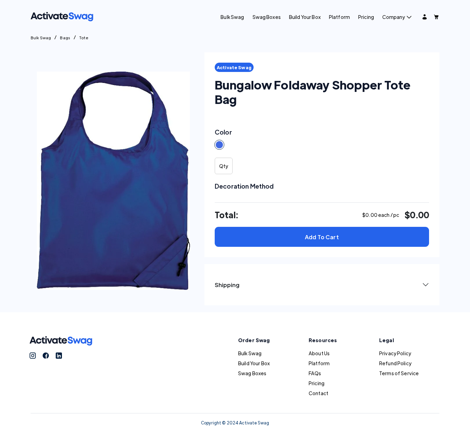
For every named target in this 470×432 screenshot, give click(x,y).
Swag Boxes (267, 17)
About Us (319, 353)
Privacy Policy (395, 353)
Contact (318, 393)
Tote (83, 37)
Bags (65, 37)
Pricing (366, 17)
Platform (339, 17)
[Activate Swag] (62, 16)
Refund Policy (395, 363)
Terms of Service (399, 373)
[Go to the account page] (424, 17)
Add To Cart (322, 237)
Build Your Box (305, 17)
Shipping (227, 284)
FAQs (315, 373)
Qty (223, 166)
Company (393, 17)
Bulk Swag (232, 17)
